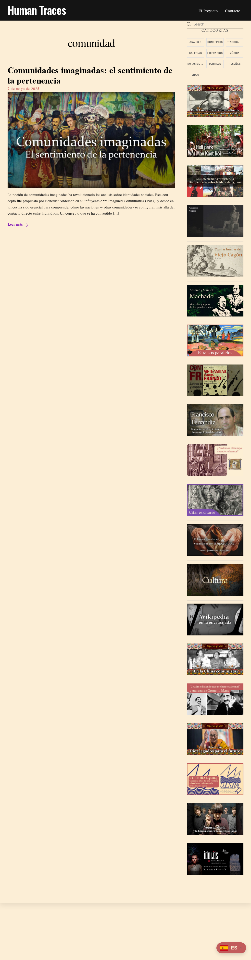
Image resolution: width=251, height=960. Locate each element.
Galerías (195, 53)
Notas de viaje (196, 64)
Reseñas (234, 64)
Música (234, 53)
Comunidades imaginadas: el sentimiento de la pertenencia (90, 75)
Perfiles (215, 64)
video (195, 75)
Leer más (15, 224)
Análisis (195, 42)
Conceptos (215, 42)
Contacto (232, 10)
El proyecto (208, 10)
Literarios (215, 53)
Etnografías (235, 42)
